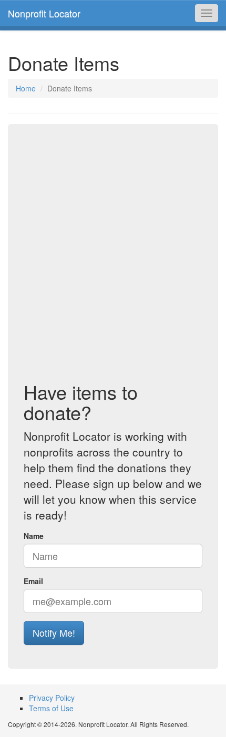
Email (33, 581)
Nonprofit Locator (44, 13)
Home (26, 88)
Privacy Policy (52, 697)
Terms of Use (51, 708)
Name (34, 536)
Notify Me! (54, 632)
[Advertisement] (113, 258)
